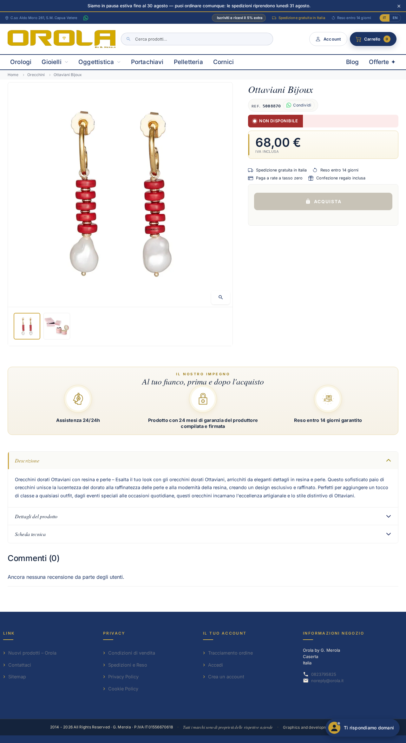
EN (395, 18)
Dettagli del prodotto (36, 516)
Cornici (223, 62)
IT (384, 18)
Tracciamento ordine (230, 653)
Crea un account (226, 676)
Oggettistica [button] (96, 62)
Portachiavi (147, 62)
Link (9, 633)
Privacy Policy (123, 676)
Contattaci (19, 665)
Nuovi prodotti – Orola (32, 653)
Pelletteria (188, 62)
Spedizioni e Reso (127, 665)
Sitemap (17, 676)
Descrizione (27, 460)
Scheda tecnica (30, 534)
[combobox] (197, 39)
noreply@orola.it (327, 680)
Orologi (20, 62)
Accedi (215, 665)
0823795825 (323, 674)
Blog (352, 62)
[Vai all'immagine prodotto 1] (27, 326)
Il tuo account (225, 633)
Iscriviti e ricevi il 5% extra (239, 18)
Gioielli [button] (52, 62)
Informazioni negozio (333, 633)
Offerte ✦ (382, 62)
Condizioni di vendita (131, 653)
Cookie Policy (123, 688)
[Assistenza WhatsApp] (85, 18)
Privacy (114, 633)
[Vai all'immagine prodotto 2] (56, 326)
